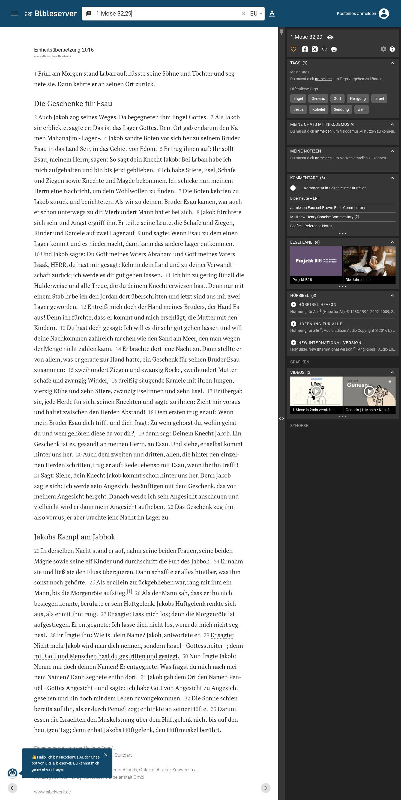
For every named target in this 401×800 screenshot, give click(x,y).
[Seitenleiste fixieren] (281, 32)
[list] (343, 212)
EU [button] (254, 13)
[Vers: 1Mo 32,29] (330, 37)
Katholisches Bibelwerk (55, 56)
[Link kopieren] (324, 49)
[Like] (293, 49)
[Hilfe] (392, 49)
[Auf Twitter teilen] (314, 49)
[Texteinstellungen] (272, 13)
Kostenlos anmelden (356, 13)
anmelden (323, 79)
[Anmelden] (384, 13)
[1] (129, 591)
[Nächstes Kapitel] (266, 788)
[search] (168, 13)
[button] (14, 14)
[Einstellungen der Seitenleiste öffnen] (383, 49)
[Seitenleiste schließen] (281, 418)
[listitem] (343, 198)
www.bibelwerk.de (52, 792)
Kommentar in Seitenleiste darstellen (335, 188)
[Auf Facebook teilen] (305, 49)
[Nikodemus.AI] (12, 773)
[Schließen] (105, 754)
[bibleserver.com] (51, 14)
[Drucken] (334, 49)
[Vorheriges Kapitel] (12, 788)
